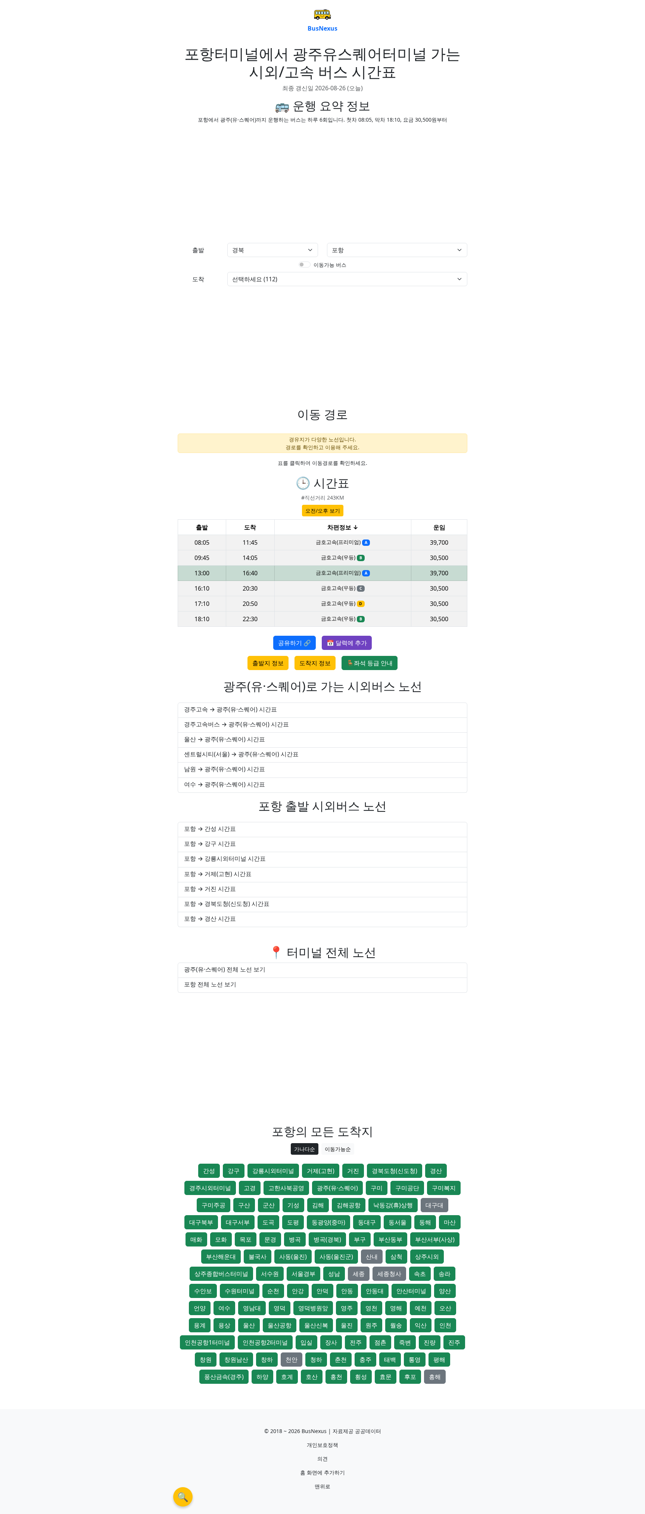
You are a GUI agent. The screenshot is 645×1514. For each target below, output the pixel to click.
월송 (396, 1325)
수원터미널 (240, 1291)
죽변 (405, 1342)
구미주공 (213, 1205)
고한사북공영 (286, 1188)
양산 (445, 1291)
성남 (334, 1274)
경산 (436, 1171)
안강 (298, 1291)
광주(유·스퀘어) (337, 1188)
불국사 (258, 1256)
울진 (347, 1325)
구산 (244, 1205)
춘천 (341, 1359)
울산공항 (280, 1325)
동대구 (367, 1222)
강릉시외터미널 (273, 1171)
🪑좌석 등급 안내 (369, 663)
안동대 (375, 1291)
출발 (198, 250)
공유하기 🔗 (294, 643)
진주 (454, 1342)
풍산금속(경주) (224, 1377)
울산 (249, 1325)
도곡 (268, 1222)
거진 (353, 1171)
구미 (377, 1188)
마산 (450, 1222)
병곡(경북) (327, 1239)
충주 (365, 1359)
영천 (371, 1308)
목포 (246, 1239)
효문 (386, 1377)
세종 (359, 1274)
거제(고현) (320, 1171)
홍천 (336, 1377)
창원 (206, 1359)
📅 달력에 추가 (347, 643)
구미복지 (444, 1188)
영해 (396, 1308)
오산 (445, 1308)
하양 (262, 1377)
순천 (273, 1291)
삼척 (396, 1256)
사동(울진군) (336, 1256)
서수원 (270, 1274)
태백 (390, 1359)
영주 (347, 1308)
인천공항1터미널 (207, 1342)
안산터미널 (411, 1291)
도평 (293, 1222)
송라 (445, 1274)
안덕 (322, 1291)
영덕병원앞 (313, 1308)
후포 (410, 1377)
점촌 (380, 1342)
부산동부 (390, 1239)
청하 (316, 1359)
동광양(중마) (328, 1222)
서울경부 (303, 1274)
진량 (430, 1342)
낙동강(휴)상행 (393, 1205)
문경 (270, 1239)
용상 (224, 1325)
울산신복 (316, 1325)
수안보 (203, 1291)
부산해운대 (221, 1256)
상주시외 (427, 1256)
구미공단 (407, 1188)
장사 (331, 1342)
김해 (318, 1205)
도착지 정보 (315, 663)
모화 (221, 1239)
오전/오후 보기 (322, 510)
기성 (293, 1205)
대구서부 (238, 1222)
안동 (347, 1291)
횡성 (361, 1377)
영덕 (280, 1308)
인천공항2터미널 (265, 1342)
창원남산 (236, 1359)
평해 (439, 1359)
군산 (269, 1205)
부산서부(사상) (435, 1239)
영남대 (252, 1308)
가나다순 (304, 1148)
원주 (371, 1325)
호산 (312, 1377)
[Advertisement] (248, 181)
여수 (224, 1308)
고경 (250, 1188)
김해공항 (349, 1205)
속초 (420, 1274)
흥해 (435, 1377)
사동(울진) (293, 1256)
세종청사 (389, 1274)
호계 (287, 1377)
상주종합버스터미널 (221, 1274)
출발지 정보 (268, 663)
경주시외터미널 (210, 1188)
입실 (306, 1342)
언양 (200, 1308)
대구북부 (201, 1222)
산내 (372, 1256)
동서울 (397, 1222)
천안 (291, 1359)
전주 (356, 1342)
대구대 (434, 1205)
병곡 (295, 1239)
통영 (415, 1359)
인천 (445, 1325)
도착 (198, 279)
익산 (421, 1325)
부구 (360, 1239)
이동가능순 (338, 1148)
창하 (267, 1359)
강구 (234, 1171)
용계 (200, 1325)
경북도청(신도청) (394, 1171)
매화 (196, 1239)
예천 (421, 1308)
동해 (425, 1222)
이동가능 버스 (330, 264)
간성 (209, 1171)
